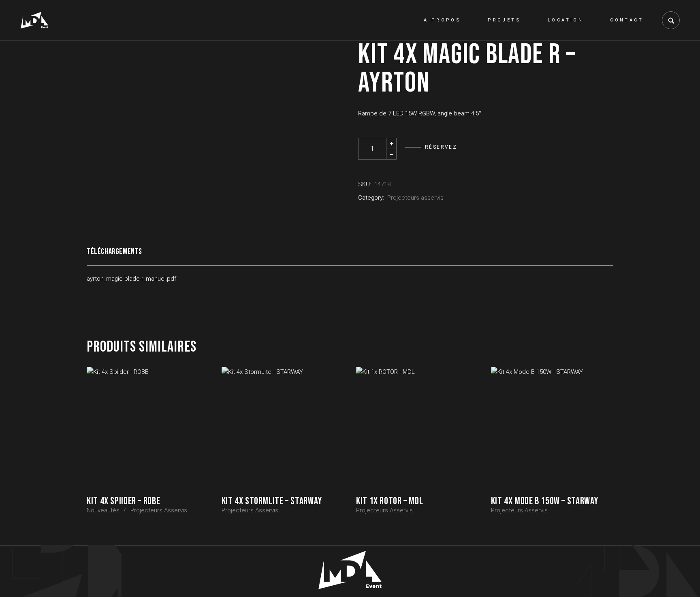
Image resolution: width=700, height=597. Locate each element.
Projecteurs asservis (415, 197)
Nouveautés (103, 510)
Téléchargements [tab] (114, 251)
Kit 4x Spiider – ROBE (123, 501)
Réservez (441, 147)
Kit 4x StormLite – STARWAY (272, 501)
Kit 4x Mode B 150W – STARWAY (545, 501)
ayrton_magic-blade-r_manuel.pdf (131, 278)
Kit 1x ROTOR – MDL (389, 501)
